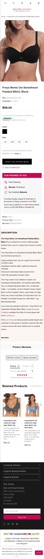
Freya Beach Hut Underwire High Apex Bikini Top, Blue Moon (31, 424)
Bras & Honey (8, 320)
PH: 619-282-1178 (10, 504)
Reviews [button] (13, 366)
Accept (39, 553)
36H (19, 142)
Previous (2, 51)
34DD (12, 142)
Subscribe (22, 517)
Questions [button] (26, 366)
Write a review (15, 357)
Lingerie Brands (11, 477)
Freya (10, 217)
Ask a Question (31, 357)
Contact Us (29, 207)
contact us (10, 315)
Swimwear (17, 220)
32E (5, 142)
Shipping (5, 120)
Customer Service (12, 465)
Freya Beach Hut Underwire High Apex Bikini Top (10, 422)
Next (42, 51)
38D (26, 142)
